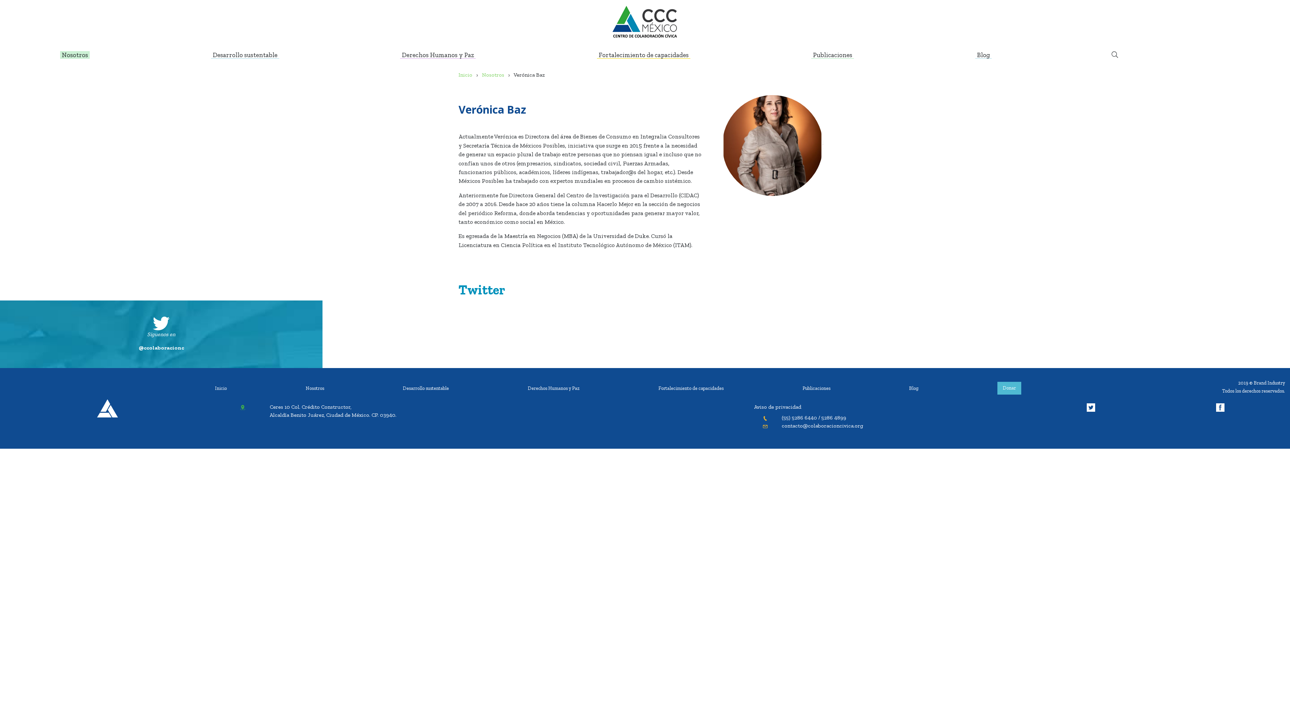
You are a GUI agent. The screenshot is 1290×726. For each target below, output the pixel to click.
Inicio (221, 388)
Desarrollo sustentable (426, 388)
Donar (1009, 388)
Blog (913, 388)
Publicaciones (816, 388)
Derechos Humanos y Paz (553, 388)
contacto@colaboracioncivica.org (822, 425)
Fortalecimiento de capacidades (691, 388)
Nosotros (315, 388)
